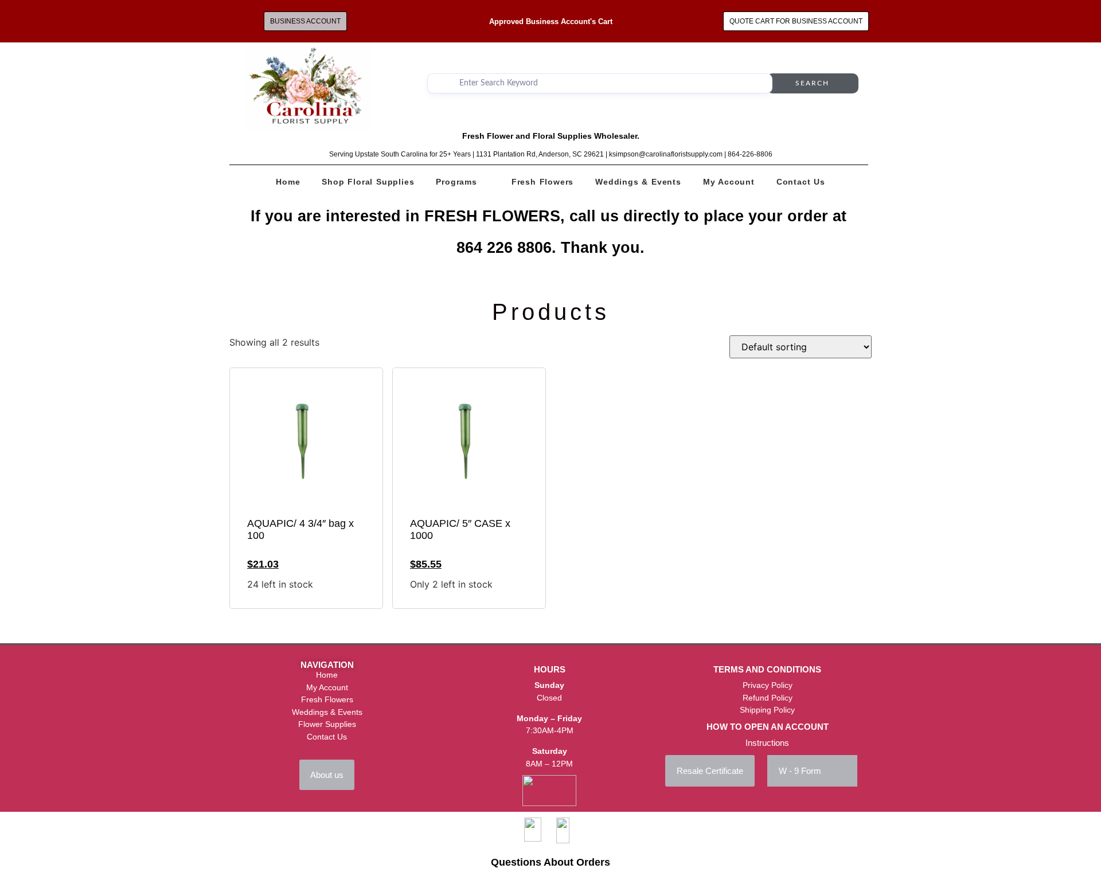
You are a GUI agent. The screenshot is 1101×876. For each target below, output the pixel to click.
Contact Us (800, 181)
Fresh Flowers (542, 181)
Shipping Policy (767, 709)
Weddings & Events (638, 181)
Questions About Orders (550, 862)
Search (812, 83)
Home (288, 181)
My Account (729, 181)
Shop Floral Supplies (368, 181)
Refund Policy (767, 697)
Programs (456, 181)
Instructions (767, 743)
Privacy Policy (767, 685)
